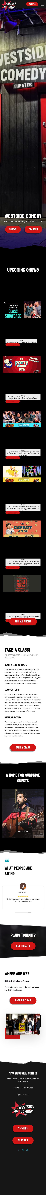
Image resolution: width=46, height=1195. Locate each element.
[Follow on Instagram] (27, 1150)
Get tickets (23, 945)
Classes (33, 229)
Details (21, 341)
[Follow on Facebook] (18, 1150)
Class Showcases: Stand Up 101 (18, 328)
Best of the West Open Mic (17, 602)
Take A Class (23, 747)
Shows (13, 229)
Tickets (32, 4)
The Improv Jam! (12, 547)
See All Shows (23, 621)
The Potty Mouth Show (15, 383)
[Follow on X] (23, 1150)
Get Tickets (13, 345)
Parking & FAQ (23, 1000)
